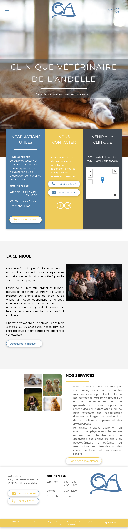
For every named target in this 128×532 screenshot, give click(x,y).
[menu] (7, 10)
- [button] (90, 175)
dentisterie (104, 409)
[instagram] (67, 206)
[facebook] (60, 206)
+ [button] (90, 171)
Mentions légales (47, 522)
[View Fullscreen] (90, 182)
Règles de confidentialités (66, 522)
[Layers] (115, 171)
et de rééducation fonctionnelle (97, 433)
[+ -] (102, 183)
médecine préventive (108, 398)
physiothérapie (100, 431)
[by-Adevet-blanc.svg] (110, 524)
